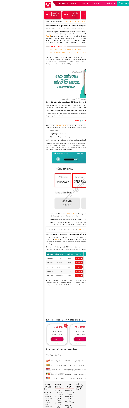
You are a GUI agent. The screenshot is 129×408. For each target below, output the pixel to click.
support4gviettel (57, 56)
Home (47, 42)
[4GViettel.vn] (48, 3)
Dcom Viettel (66, 12)
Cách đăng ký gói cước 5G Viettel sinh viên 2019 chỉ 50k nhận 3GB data (59, 107)
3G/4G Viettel (54, 12)
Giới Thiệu (64, 7)
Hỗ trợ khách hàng (56, 21)
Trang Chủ (55, 7)
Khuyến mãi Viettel (56, 16)
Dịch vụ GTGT (70, 21)
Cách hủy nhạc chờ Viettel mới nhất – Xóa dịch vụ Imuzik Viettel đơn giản (59, 114)
